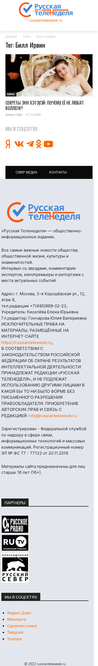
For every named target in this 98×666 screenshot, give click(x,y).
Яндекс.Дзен (19, 612)
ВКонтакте (16, 619)
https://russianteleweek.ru (26, 342)
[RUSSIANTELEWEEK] (46, 9)
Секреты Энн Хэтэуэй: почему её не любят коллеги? (44, 105)
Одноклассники (21, 625)
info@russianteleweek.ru (53, 415)
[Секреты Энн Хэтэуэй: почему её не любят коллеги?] (49, 75)
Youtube (14, 638)
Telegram (15, 632)
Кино (11, 94)
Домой (11, 36)
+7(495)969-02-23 (48, 305)
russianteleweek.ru (46, 20)
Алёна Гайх (13, 114)
